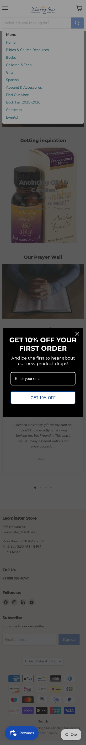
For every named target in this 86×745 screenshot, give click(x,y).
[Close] (77, 334)
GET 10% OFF (43, 398)
